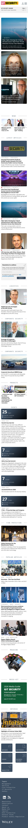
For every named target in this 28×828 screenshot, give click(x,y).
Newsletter (6, 801)
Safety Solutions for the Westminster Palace (8, 544)
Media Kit (6, 809)
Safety (4, 791)
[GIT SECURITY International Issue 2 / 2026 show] (18, 663)
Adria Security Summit (9, 461)
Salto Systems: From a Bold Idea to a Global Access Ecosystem (11, 98)
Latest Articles (14, 138)
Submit (21, 278)
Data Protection (8, 813)
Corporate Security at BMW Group (11, 372)
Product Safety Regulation (13, 816)
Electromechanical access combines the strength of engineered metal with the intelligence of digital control (13, 607)
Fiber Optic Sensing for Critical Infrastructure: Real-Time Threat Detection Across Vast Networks (13, 41)
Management (7, 65)
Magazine (14, 650)
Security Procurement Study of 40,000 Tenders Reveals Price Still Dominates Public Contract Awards (12, 161)
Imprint (5, 811)
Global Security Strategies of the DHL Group (9, 307)
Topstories (4, 157)
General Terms (8, 814)
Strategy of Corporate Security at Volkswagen (8, 340)
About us (5, 807)
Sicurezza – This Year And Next (10, 579)
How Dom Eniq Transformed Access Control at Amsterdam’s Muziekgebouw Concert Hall (10, 191)
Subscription (7, 803)
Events (14, 407)
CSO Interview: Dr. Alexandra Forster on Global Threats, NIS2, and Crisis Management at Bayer (12, 69)
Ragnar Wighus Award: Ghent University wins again (10, 640)
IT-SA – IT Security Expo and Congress (13, 510)
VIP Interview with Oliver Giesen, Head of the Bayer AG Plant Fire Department (13, 253)
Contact (5, 805)
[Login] (23, 3)
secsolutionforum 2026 (9, 489)
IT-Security (7, 789)
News (14, 116)
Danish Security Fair (8, 423)
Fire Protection (11, 637)
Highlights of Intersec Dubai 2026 (11, 731)
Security (7, 38)
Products (14, 383)
